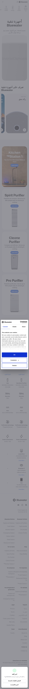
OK (14, 354)
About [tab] (24, 326)
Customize (14, 360)
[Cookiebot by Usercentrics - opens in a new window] (20, 322)
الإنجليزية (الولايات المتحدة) (14, 680)
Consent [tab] (5, 326)
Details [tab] (15, 326)
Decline (14, 365)
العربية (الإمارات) (14, 684)
